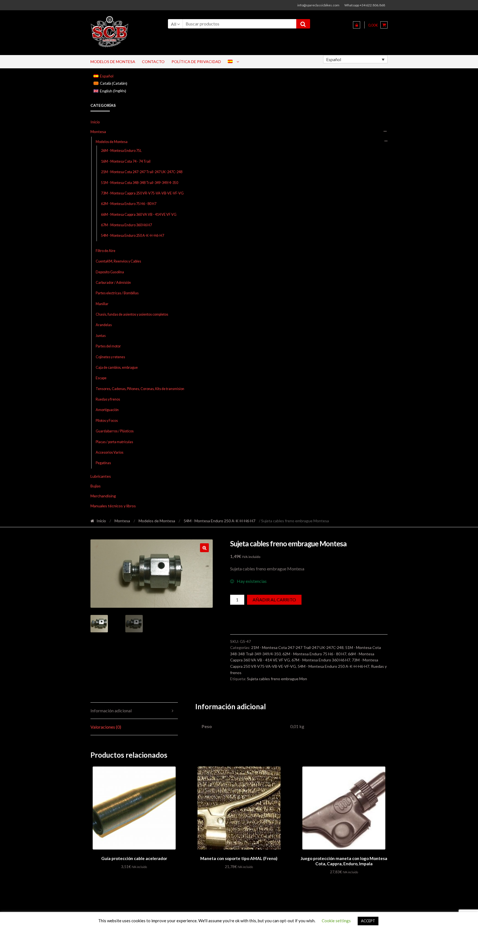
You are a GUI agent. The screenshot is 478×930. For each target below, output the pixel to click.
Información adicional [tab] (111, 710)
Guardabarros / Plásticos (115, 431)
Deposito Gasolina (110, 272)
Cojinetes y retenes (110, 357)
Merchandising (103, 495)
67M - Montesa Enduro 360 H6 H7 (126, 225)
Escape (101, 378)
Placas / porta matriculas (114, 442)
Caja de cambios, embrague (117, 367)
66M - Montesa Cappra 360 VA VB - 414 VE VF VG (138, 214)
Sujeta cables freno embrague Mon (277, 678)
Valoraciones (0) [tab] (105, 726)
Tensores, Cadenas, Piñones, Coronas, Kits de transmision (140, 389)
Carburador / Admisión (113, 282)
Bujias (95, 486)
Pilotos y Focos (107, 421)
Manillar (102, 304)
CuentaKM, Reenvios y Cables (118, 261)
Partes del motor (108, 346)
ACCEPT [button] (368, 921)
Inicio (95, 122)
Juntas (101, 336)
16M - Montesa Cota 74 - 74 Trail (125, 161)
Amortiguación (107, 410)
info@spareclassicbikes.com (318, 5)
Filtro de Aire (105, 251)
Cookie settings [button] (336, 920)
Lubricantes (100, 476)
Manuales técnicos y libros (113, 505)
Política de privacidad (196, 61)
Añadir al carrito (274, 599)
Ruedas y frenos (108, 399)
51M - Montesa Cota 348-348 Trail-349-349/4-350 (139, 183)
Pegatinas (103, 463)
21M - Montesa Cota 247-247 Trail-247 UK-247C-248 (141, 172)
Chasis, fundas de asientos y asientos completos (132, 314)
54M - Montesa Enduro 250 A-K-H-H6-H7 (132, 235)
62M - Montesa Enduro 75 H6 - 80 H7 (128, 204)
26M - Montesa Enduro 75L (121, 151)
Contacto (153, 61)
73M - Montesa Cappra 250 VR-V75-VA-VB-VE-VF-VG (142, 193)
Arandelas (104, 325)
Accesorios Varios (109, 452)
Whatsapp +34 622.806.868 (364, 5)
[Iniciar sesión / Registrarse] (356, 24)
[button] (204, 547)
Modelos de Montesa (112, 61)
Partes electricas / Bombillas (117, 293)
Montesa (98, 131)
